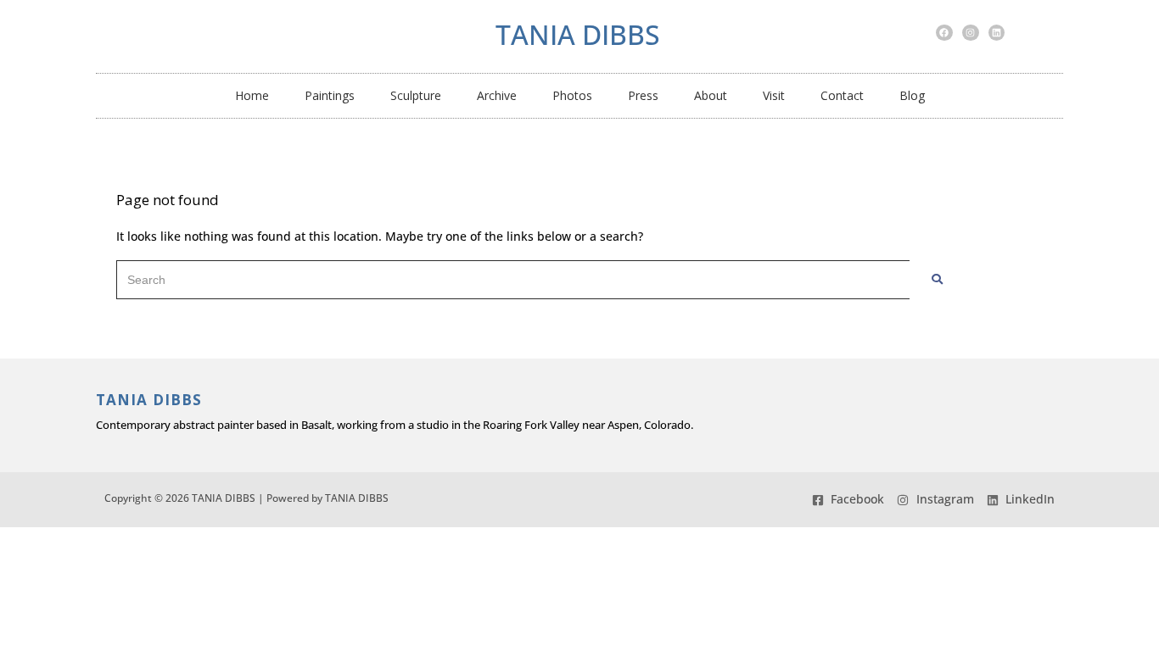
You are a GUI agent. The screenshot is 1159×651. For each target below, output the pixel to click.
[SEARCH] (937, 279)
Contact (842, 95)
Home (252, 95)
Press (643, 95)
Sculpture (415, 95)
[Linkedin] (996, 33)
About (710, 95)
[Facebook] (944, 33)
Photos (572, 95)
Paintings (330, 95)
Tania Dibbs (578, 34)
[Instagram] (970, 33)
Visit (774, 95)
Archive (497, 95)
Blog (912, 95)
